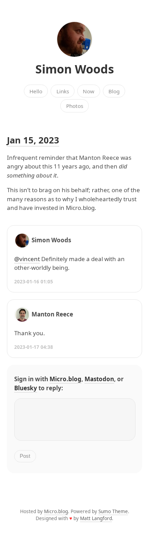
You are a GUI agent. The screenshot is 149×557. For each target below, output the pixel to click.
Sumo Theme (113, 511)
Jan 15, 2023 (33, 140)
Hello (35, 91)
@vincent (27, 259)
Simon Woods (74, 69)
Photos (74, 105)
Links (62, 91)
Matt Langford (96, 518)
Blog (114, 91)
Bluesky (25, 388)
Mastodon (99, 379)
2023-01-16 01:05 (33, 281)
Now (88, 91)
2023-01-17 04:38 (33, 347)
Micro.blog (65, 379)
